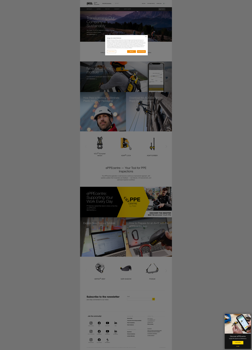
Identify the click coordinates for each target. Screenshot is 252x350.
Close (237, 346)
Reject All (131, 51)
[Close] (146, 36)
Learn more (238, 342)
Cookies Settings (111, 51)
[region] (126, 45)
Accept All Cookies (141, 51)
